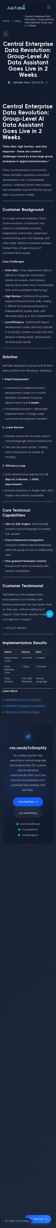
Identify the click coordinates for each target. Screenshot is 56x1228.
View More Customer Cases (22, 712)
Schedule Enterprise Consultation (25, 706)
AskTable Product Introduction (23, 699)
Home (5, 21)
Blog (17, 21)
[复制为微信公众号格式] (46, 82)
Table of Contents (19, 1221)
